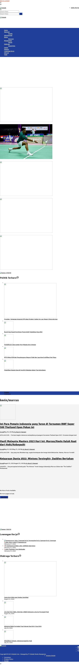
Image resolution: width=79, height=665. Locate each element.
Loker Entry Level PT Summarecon (15, 542)
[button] (20, 14)
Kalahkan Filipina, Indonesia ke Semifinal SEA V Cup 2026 (17, 271)
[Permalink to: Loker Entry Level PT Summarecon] (30, 540)
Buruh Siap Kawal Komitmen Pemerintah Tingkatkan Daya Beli (23, 332)
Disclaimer (7, 657)
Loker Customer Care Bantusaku (15, 549)
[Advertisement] (39, 23)
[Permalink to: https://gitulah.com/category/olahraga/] (20, 556)
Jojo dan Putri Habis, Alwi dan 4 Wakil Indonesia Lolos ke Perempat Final (22, 160)
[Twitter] (78, 649)
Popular (6, 392)
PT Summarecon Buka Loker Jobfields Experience (20, 546)
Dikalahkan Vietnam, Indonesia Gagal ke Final (14, 234)
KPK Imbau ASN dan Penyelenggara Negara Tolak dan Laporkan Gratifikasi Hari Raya (30, 357)
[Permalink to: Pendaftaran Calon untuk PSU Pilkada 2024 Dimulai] (8, 343)
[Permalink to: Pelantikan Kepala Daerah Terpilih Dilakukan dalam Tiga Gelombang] (8, 368)
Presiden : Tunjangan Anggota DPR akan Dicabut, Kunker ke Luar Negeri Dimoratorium (31, 319)
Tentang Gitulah (50, 655)
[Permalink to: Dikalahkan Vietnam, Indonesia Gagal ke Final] (26, 232)
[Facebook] (78, 647)
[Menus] (0, 3)
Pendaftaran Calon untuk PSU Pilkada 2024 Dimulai (20, 345)
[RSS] (78, 651)
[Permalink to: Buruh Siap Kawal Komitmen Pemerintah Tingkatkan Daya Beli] (8, 330)
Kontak (6, 661)
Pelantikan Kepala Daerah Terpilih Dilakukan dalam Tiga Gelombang (25, 370)
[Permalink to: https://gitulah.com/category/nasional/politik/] (17, 277)
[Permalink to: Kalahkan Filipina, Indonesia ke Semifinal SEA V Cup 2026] (26, 269)
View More (4, 497)
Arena (2, 432)
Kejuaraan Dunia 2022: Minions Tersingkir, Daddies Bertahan (37, 458)
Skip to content (4, 1)
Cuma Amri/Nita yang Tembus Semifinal (12, 123)
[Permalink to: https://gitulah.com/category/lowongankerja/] (18, 534)
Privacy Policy (8, 659)
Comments (7, 394)
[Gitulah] (3, 8)
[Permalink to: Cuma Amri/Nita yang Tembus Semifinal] (26, 121)
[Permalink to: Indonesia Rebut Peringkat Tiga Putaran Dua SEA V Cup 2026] (26, 195)
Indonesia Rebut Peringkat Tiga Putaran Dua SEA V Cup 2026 (18, 197)
